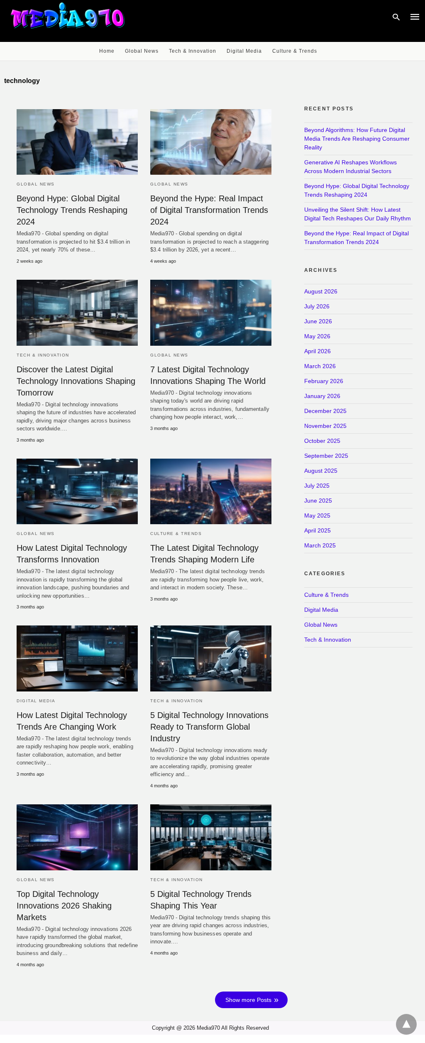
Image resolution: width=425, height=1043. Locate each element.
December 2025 (325, 411)
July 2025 (317, 485)
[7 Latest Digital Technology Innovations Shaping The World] (210, 313)
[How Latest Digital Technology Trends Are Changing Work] (77, 658)
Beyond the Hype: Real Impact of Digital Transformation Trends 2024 (209, 210)
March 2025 (320, 545)
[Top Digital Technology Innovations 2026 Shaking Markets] (77, 837)
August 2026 (320, 291)
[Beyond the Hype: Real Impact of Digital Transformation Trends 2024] (210, 142)
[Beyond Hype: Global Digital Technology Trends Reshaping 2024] (77, 142)
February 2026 (323, 381)
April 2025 (317, 530)
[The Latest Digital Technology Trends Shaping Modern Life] (210, 492)
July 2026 (317, 306)
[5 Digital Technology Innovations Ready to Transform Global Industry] (210, 658)
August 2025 (320, 470)
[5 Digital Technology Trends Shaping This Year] (210, 837)
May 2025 (317, 515)
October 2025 (322, 440)
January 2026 (322, 396)
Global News (142, 51)
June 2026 (318, 321)
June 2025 (318, 500)
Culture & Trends (294, 51)
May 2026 (317, 336)
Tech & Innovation (192, 51)
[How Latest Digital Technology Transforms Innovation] (77, 492)
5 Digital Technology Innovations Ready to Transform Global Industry (209, 727)
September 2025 (326, 455)
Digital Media (244, 51)
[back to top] (406, 1024)
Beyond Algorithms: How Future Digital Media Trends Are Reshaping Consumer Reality (357, 139)
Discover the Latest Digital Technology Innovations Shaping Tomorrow (76, 381)
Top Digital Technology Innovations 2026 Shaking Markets (64, 905)
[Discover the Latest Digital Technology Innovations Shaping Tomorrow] (77, 313)
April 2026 (317, 351)
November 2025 (325, 426)
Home (107, 51)
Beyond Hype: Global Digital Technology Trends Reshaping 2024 (72, 210)
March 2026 (320, 366)
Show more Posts (248, 1000)
